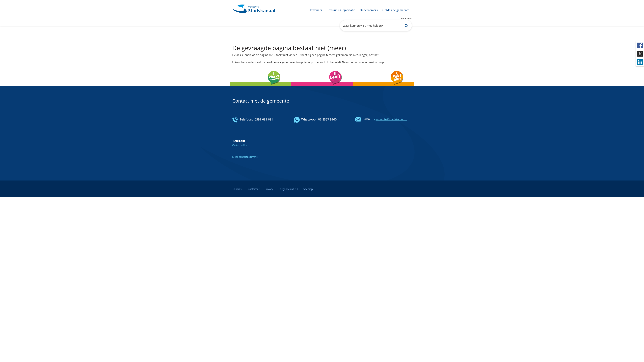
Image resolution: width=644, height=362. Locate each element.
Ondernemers (369, 10)
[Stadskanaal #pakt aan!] (383, 87)
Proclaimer (253, 189)
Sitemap (308, 189)
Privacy (269, 189)
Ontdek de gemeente (395, 10)
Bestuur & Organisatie (341, 10)
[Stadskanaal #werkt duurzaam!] (260, 87)
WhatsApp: (308, 119)
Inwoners (316, 10)
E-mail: (367, 119)
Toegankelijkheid (288, 189)
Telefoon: (246, 119)
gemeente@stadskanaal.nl (390, 119)
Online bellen (240, 145)
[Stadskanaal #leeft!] (322, 87)
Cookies (236, 189)
